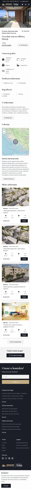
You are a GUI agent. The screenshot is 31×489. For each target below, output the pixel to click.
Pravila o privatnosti (22, 445)
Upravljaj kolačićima (22, 442)
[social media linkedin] (9, 458)
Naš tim (4, 448)
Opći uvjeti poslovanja (22, 448)
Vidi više (4, 401)
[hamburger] (28, 4)
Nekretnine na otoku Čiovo (9, 411)
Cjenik (4, 450)
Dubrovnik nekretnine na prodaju (11, 424)
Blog (3, 445)
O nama (4, 442)
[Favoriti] (22, 4)
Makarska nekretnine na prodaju (11, 429)
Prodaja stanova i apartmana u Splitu (12, 396)
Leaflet (13, 155)
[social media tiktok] (12, 458)
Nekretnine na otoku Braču (9, 408)
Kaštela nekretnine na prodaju (10, 426)
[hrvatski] (25, 4)
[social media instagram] (6, 458)
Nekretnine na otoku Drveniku (10, 414)
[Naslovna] (10, 4)
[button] (15, 141)
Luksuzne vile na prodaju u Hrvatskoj (12, 398)
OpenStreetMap (20, 155)
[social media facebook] (2, 458)
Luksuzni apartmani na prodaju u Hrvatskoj (14, 393)
